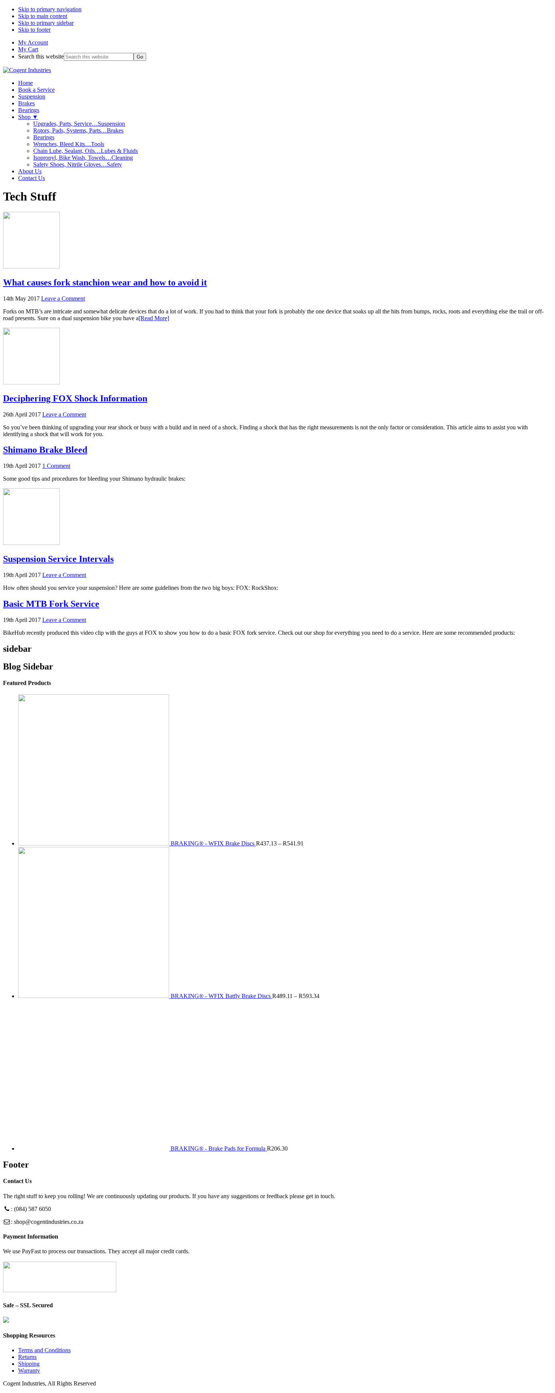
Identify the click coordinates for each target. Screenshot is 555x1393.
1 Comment (56, 466)
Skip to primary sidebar (46, 23)
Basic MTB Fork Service (51, 604)
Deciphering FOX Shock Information (75, 398)
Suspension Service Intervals (58, 559)
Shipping (29, 1364)
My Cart (28, 49)
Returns (27, 1357)
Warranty (29, 1370)
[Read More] (154, 318)
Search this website (41, 56)
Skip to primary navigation (50, 9)
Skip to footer (34, 29)
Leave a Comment (63, 298)
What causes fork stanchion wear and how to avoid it (105, 282)
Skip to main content (42, 16)
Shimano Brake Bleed (45, 450)
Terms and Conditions (44, 1350)
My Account (33, 42)
